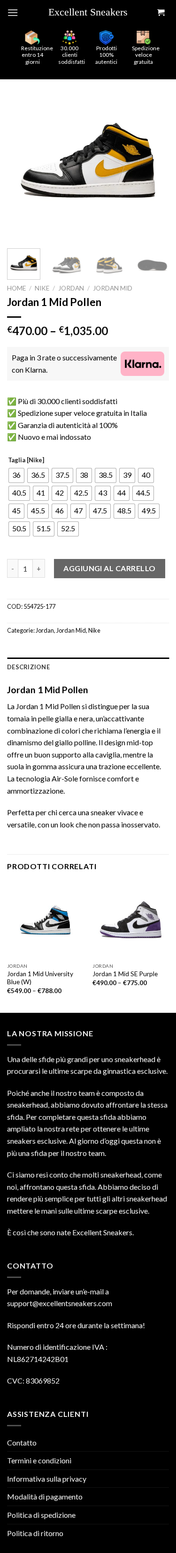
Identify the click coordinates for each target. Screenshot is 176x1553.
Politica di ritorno (35, 1533)
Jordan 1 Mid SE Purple (125, 974)
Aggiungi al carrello (109, 568)
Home (16, 288)
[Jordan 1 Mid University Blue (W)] (45, 919)
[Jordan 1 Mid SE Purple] (130, 919)
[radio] (16, 475)
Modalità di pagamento (45, 1496)
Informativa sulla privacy (46, 1478)
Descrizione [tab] (28, 667)
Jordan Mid (112, 288)
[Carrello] (160, 13)
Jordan (71, 288)
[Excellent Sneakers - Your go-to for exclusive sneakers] (91, 12)
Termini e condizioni (39, 1460)
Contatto (22, 1442)
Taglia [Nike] (26, 460)
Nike (42, 288)
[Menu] (12, 12)
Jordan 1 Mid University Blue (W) (40, 978)
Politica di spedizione (41, 1514)
